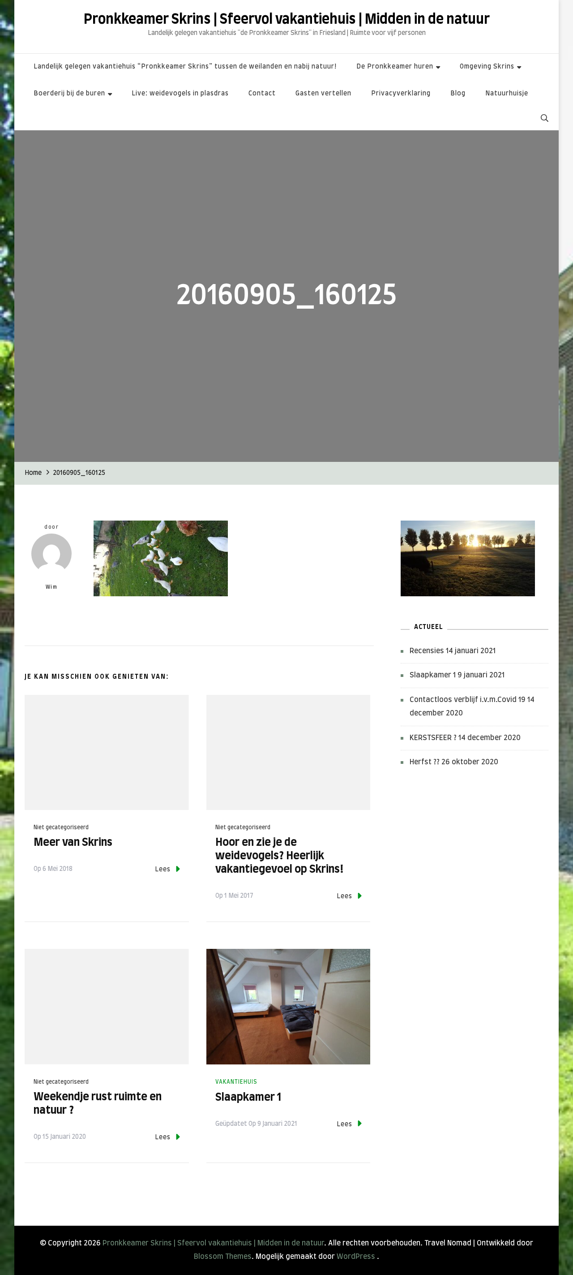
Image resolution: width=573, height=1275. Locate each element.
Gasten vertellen (323, 93)
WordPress (356, 1256)
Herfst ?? (425, 762)
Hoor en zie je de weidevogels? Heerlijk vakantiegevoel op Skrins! (279, 856)
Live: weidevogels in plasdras (180, 93)
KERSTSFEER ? (433, 737)
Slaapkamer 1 (248, 1097)
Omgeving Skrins (487, 67)
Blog (458, 93)
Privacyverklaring (401, 93)
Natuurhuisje (506, 93)
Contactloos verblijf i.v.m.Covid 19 (468, 699)
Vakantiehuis (236, 1082)
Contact (262, 93)
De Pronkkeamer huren (394, 67)
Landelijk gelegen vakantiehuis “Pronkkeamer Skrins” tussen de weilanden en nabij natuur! (185, 67)
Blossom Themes (223, 1256)
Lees (163, 869)
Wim (52, 587)
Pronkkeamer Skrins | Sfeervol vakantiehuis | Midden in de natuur (287, 19)
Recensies (427, 651)
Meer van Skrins (73, 842)
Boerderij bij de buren (69, 93)
